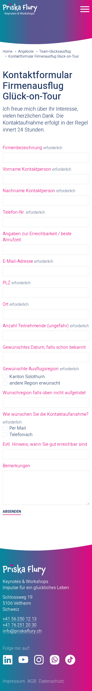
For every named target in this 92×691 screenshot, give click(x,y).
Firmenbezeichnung (22, 148)
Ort (5, 304)
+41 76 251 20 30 (20, 625)
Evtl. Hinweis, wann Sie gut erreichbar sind (45, 444)
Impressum (14, 681)
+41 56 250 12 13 (20, 619)
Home (8, 51)
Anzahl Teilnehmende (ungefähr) (36, 326)
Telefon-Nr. (14, 212)
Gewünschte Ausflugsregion (31, 369)
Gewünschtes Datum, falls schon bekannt (44, 347)
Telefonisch (21, 435)
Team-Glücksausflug (55, 51)
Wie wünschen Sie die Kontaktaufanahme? (45, 414)
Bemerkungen (16, 466)
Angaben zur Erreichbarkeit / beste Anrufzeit (37, 237)
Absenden (12, 511)
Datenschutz (51, 681)
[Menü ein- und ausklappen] (84, 9)
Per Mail (17, 428)
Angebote (26, 51)
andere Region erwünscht (34, 383)
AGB (31, 681)
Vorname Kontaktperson (27, 169)
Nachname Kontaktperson (29, 191)
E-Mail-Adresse (18, 261)
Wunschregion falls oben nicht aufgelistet (44, 393)
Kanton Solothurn (27, 377)
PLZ (6, 283)
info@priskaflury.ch (22, 631)
